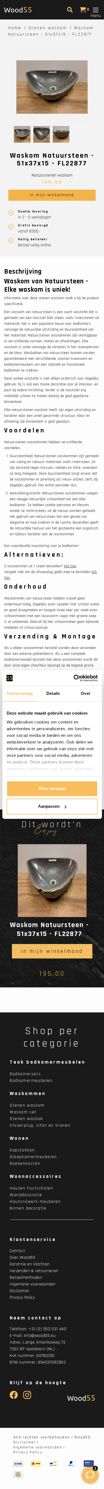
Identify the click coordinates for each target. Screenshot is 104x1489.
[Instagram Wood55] (27, 1398)
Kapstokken (22, 1150)
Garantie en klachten (30, 1264)
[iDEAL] (36, 1463)
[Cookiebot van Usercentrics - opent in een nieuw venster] (74, 678)
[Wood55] (80, 1398)
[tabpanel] (52, 87)
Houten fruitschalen (31, 1188)
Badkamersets (25, 1074)
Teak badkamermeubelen (47, 1062)
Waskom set (23, 1112)
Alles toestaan (52, 788)
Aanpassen (49, 806)
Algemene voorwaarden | (39, 1447)
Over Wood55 (22, 1257)
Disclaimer (19, 1291)
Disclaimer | (26, 1442)
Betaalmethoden (26, 1277)
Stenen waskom (48, 28)
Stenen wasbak (26, 1119)
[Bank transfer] (18, 1463)
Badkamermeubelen (31, 1081)
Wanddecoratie (26, 1195)
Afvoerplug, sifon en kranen (40, 1125)
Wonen (19, 1138)
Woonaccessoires (36, 1176)
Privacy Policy (22, 1297)
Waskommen (28, 1093)
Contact (17, 1251)
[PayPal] (71, 1463)
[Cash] (18, 1474)
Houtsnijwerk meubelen (35, 1202)
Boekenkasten (25, 1163)
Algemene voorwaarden (32, 1284)
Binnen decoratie (28, 1208)
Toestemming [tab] (19, 693)
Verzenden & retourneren (34, 1271)
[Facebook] (14, 1398)
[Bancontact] (54, 1463)
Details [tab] (53, 693)
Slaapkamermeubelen (33, 1157)
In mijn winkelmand (52, 195)
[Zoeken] (69, 11)
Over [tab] (85, 693)
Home (14, 28)
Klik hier (70, 566)
